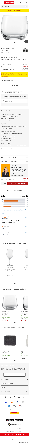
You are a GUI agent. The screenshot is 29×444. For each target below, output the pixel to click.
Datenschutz (22, 428)
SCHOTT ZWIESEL (5, 52)
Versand (26, 69)
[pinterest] (10, 397)
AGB (17, 428)
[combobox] (4, 183)
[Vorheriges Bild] (2, 26)
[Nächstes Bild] (27, 26)
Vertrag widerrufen (23, 442)
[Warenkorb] (27, 2)
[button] (14, 101)
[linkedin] (23, 397)
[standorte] (21, 3)
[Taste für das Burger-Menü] (2, 2)
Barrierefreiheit (18, 431)
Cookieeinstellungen (10, 431)
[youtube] (19, 397)
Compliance (7, 428)
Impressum (13, 428)
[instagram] (14, 397)
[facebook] (5, 397)
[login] (24, 3)
